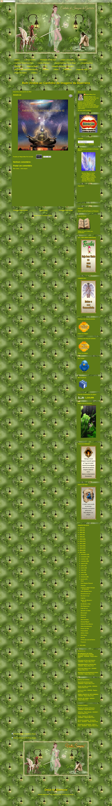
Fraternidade (84, 630)
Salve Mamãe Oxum (86, 591)
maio (82, 570)
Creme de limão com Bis (84, 686)
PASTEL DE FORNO (83, 698)
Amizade (83, 585)
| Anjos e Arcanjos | (67, 60)
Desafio (83, 637)
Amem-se (83, 617)
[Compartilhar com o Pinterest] (50, 157)
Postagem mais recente (20, 210)
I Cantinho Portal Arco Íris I (23, 63)
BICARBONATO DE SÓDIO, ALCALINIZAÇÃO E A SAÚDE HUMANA (86, 655)
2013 (81, 552)
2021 (81, 534)
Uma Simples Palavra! (87, 583)
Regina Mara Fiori (24, 156)
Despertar (83, 615)
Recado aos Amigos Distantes (86, 708)
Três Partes (84, 635)
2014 (81, 550)
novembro (84, 556)
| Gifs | (45, 66)
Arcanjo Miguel (85, 621)
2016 (81, 545)
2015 (81, 548)
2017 (81, 543)
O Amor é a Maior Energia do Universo (88, 588)
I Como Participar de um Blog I (65, 63)
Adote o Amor (84, 633)
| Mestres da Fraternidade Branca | (26, 69)
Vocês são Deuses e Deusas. (86, 601)
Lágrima (83, 598)
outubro (83, 559)
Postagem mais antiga (66, 210)
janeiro (83, 579)
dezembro (84, 554)
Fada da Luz (84, 608)
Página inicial (43, 210)
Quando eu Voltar (86, 610)
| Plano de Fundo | (20, 73)
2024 (81, 528)
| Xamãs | (46, 69)
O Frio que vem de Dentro (88, 639)
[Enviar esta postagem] (39, 156)
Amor (82, 581)
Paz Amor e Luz (85, 595)
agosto (83, 563)
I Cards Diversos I (44, 63)
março (83, 574)
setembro (84, 561)
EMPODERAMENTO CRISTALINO (87, 664)
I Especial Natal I (32, 66)
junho (83, 568)
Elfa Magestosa (85, 606)
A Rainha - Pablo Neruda (85, 712)
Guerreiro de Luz (85, 593)
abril (82, 572)
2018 (81, 541)
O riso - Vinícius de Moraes (85, 716)
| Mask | (56, 69)
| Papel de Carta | (82, 69)
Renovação (84, 613)
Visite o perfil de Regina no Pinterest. (88, 211)
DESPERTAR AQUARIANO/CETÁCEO (88, 672)
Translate (91, 144)
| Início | (17, 60)
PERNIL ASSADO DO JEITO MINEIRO (88, 694)
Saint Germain (85, 619)
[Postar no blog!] (45, 157)
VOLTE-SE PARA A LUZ (84, 668)
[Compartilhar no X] (47, 157)
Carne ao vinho (82, 690)
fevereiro (83, 576)
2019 (81, 539)
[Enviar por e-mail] (44, 157)
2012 (81, 645)
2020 (81, 536)
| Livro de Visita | (30, 60)
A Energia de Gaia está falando (86, 660)
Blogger (72, 794)
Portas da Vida (85, 628)
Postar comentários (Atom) (45, 215)
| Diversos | (18, 66)
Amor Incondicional (86, 626)
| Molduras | (67, 69)
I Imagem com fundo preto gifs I (63, 66)
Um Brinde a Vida (85, 604)
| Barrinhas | (83, 60)
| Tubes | (34, 73)
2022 (81, 532)
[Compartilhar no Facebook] (49, 157)
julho (82, 565)
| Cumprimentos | (87, 63)
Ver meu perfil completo (84, 110)
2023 (81, 530)
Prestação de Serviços (48, 60)
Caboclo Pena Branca (87, 624)
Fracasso (83, 642)
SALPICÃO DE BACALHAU (85, 682)
